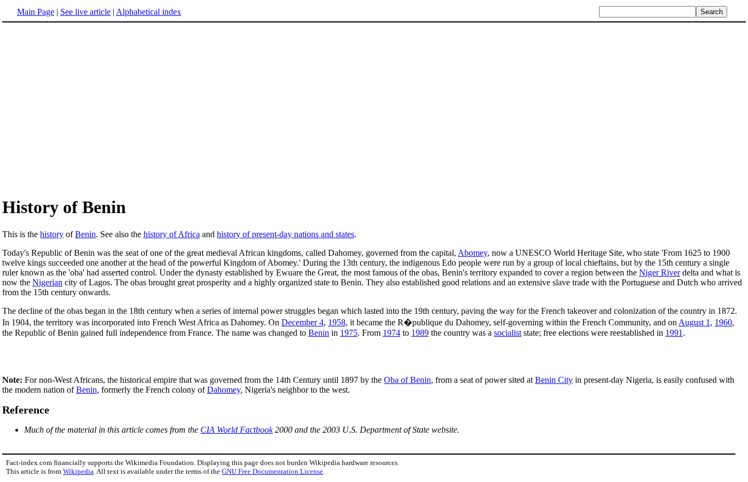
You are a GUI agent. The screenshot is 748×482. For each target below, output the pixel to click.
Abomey (472, 252)
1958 (337, 322)
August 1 (694, 322)
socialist (507, 332)
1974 (391, 332)
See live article (85, 11)
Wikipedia (78, 471)
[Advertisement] (94, 109)
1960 (723, 322)
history (52, 234)
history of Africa (171, 234)
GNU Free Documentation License (272, 471)
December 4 (302, 322)
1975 (349, 332)
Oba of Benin (407, 380)
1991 (674, 332)
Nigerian (47, 282)
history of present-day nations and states (285, 234)
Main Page (35, 11)
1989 (420, 332)
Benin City (554, 380)
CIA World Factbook (236, 429)
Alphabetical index (148, 11)
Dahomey (223, 389)
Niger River (659, 272)
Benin (85, 234)
